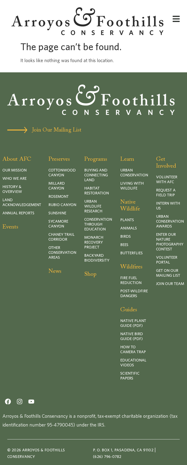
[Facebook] (7, 401)
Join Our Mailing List (56, 130)
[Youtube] (31, 401)
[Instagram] (19, 401)
